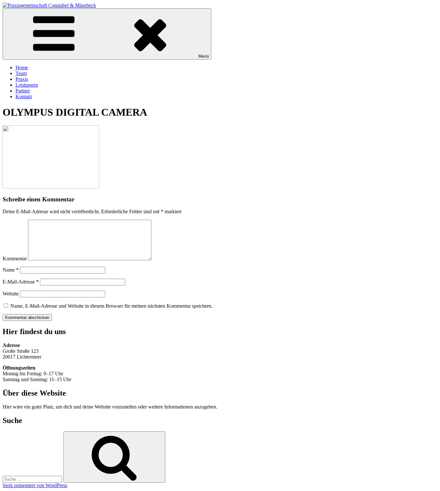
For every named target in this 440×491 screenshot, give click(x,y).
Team (21, 73)
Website (11, 293)
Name (11, 270)
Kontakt (23, 96)
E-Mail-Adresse (21, 281)
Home (21, 67)
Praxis (21, 79)
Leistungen (26, 85)
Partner (22, 90)
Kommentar (15, 258)
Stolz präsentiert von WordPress (35, 485)
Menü (203, 56)
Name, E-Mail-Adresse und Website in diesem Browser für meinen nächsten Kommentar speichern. (111, 306)
